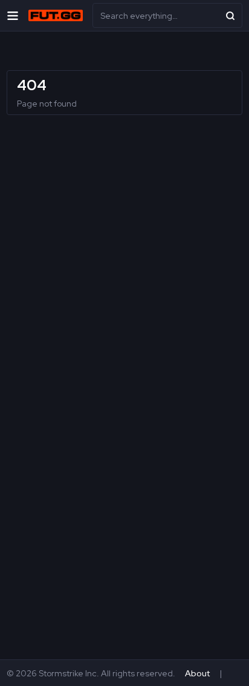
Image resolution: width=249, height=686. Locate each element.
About (197, 673)
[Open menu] (13, 15)
